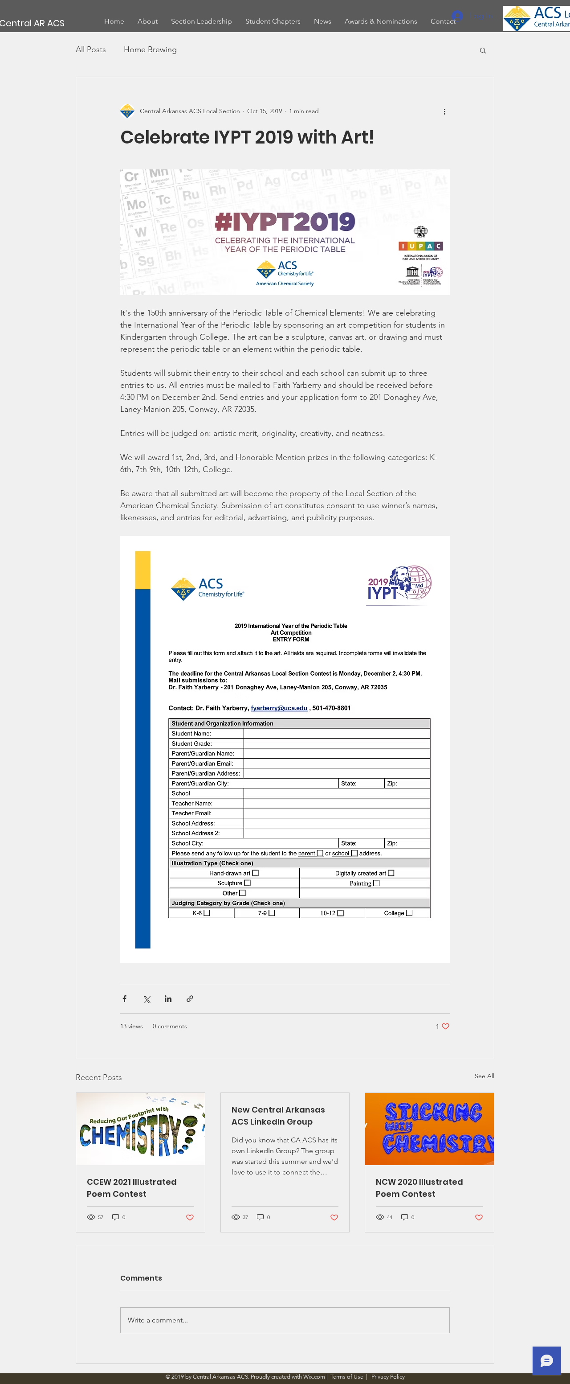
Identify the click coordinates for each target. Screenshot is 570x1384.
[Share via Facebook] (124, 998)
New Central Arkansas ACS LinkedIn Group (278, 1115)
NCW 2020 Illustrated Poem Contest (419, 1187)
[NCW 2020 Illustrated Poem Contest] (429, 1129)
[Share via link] (190, 998)
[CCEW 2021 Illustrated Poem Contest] (140, 1129)
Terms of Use (346, 1376)
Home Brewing (150, 49)
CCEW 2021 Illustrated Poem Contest (132, 1187)
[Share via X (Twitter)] (146, 998)
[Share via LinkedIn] (168, 998)
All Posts (91, 49)
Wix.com (314, 1376)
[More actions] (444, 111)
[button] (483, 49)
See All (484, 1076)
